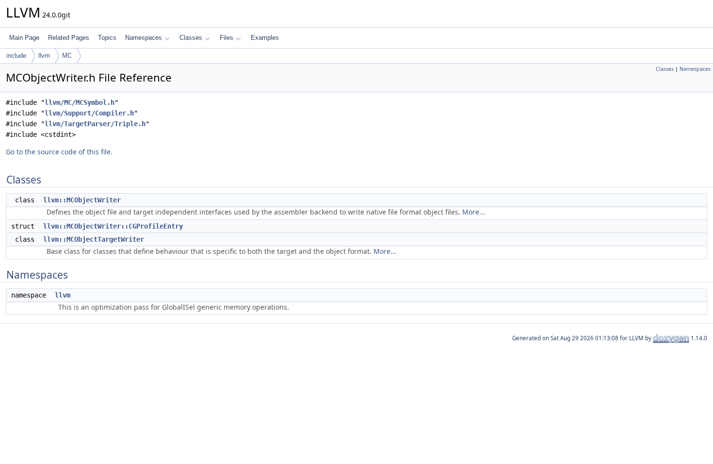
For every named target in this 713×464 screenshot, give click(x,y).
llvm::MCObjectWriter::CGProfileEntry (113, 226)
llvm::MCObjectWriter (82, 200)
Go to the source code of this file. (59, 151)
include (16, 55)
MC (67, 55)
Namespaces (143, 37)
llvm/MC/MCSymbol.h (79, 102)
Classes (190, 37)
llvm (44, 55)
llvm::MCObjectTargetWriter (93, 239)
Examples (265, 37)
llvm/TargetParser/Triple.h (95, 124)
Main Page (24, 37)
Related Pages (68, 37)
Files (226, 37)
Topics (107, 37)
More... (473, 211)
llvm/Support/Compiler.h (89, 113)
